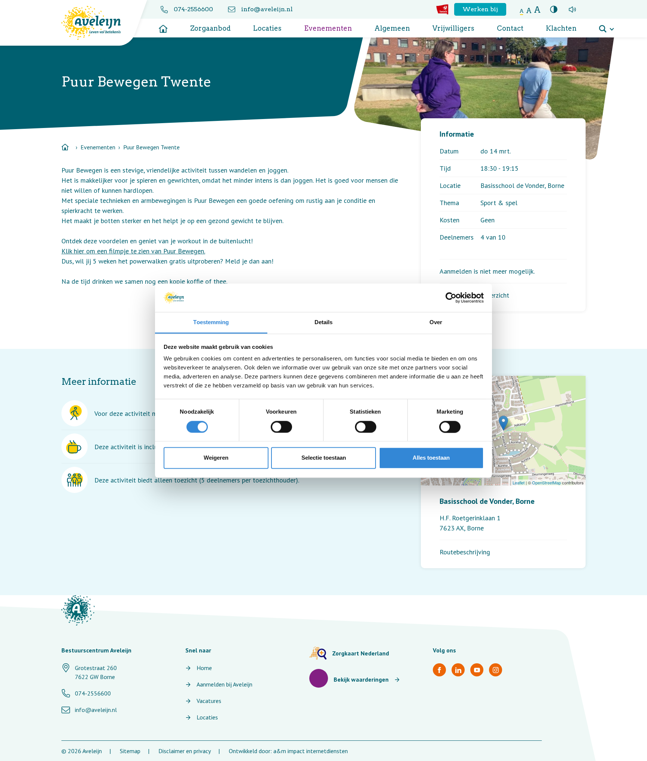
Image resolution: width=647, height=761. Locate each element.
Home (204, 668)
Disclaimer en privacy (184, 751)
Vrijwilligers (453, 28)
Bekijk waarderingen (361, 679)
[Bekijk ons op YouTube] (476, 669)
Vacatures (209, 700)
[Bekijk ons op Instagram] (495, 669)
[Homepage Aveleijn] (96, 23)
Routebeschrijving (465, 552)
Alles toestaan (431, 458)
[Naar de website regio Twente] (442, 9)
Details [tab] (324, 322)
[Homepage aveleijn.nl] (78, 610)
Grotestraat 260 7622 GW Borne (96, 672)
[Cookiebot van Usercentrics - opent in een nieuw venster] (451, 297)
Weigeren (216, 458)
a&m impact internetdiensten (310, 751)
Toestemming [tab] (211, 322)
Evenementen (328, 28)
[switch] (281, 427)
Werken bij (480, 9)
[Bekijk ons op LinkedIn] (458, 669)
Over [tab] (435, 322)
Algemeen (392, 28)
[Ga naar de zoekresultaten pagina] (606, 26)
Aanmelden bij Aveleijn (224, 684)
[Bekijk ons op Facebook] (439, 669)
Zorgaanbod (210, 28)
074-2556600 (193, 9)
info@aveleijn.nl (267, 9)
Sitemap (130, 751)
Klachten (561, 28)
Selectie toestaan (323, 458)
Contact (510, 28)
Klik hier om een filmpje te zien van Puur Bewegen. (133, 251)
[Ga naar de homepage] (163, 26)
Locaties (267, 28)
